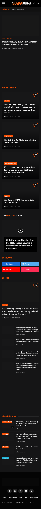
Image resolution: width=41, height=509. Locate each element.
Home (13, 9)
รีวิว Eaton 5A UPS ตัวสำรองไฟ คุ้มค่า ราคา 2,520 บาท (20, 201)
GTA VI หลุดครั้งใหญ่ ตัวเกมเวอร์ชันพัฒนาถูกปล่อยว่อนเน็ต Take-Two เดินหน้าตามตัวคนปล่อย (26, 436)
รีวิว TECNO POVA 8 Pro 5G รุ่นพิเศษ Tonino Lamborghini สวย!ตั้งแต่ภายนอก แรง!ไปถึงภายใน (19, 170)
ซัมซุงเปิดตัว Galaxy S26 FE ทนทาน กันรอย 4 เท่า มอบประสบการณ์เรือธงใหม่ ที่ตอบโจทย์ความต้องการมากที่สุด (27, 329)
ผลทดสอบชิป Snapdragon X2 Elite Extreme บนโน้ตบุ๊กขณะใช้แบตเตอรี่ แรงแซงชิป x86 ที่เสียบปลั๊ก (27, 460)
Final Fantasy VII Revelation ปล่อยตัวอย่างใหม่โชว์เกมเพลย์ (27, 448)
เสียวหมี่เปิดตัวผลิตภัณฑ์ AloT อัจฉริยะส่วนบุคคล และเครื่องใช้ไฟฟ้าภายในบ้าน (27, 341)
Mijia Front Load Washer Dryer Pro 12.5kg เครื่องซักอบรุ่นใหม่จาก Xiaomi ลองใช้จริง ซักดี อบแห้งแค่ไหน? (20, 244)
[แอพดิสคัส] (20, 3)
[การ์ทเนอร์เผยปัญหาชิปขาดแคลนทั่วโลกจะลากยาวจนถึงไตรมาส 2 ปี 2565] (20, 25)
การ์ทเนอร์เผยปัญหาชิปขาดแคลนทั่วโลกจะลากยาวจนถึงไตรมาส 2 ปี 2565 (20, 43)
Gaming (5, 434)
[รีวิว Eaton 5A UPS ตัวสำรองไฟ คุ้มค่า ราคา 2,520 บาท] (20, 195)
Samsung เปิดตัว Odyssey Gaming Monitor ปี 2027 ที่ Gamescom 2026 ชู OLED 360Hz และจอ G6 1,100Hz (27, 353)
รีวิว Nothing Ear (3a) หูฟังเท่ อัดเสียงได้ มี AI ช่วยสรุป (20, 141)
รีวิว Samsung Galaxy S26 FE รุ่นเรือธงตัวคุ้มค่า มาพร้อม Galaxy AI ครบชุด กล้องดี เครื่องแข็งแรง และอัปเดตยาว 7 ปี (19, 108)
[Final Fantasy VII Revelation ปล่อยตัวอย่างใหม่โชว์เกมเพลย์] (8, 450)
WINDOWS (5, 458)
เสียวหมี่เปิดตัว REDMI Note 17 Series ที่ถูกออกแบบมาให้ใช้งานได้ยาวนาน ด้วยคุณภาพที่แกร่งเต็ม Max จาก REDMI (27, 366)
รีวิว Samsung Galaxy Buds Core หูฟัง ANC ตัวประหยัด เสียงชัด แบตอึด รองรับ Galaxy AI (27, 424)
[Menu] (3, 3)
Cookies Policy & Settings (28, 497)
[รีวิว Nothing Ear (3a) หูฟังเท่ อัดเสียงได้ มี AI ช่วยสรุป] (20, 135)
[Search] (38, 3)
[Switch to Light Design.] (34, 3)
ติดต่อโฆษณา (13, 497)
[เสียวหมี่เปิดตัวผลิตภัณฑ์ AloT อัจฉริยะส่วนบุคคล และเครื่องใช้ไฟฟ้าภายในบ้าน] (8, 342)
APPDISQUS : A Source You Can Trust (27, 503)
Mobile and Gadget (9, 421)
